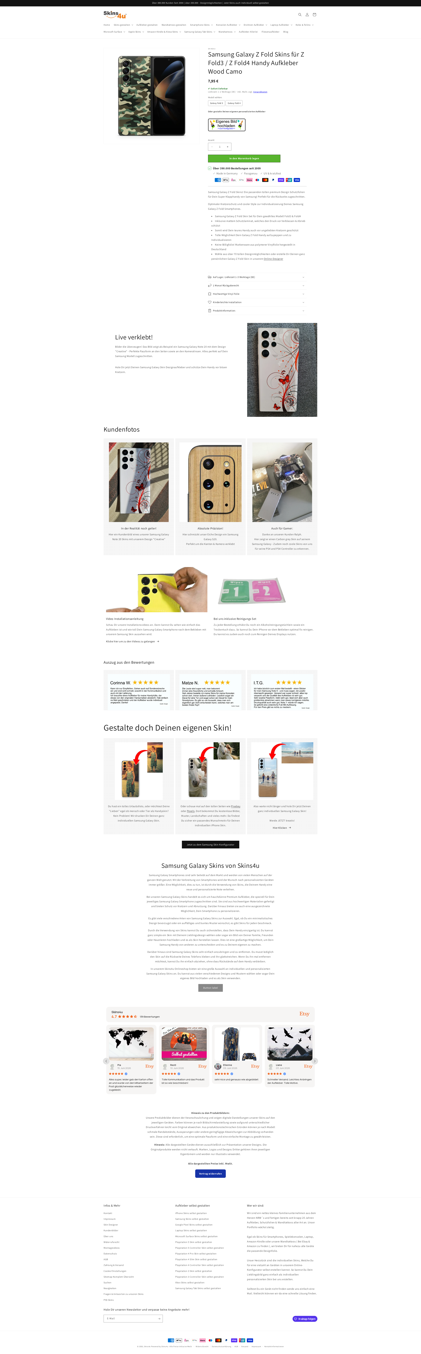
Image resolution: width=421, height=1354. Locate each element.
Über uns (108, 1236)
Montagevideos (112, 1247)
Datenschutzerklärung (221, 1346)
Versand (244, 1346)
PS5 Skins (109, 1299)
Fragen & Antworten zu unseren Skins (124, 1294)
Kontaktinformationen (274, 1346)
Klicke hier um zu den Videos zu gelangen (130, 641)
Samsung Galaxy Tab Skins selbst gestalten (198, 1288)
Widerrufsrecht (111, 1241)
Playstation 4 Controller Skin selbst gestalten (199, 1265)
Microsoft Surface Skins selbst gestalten (196, 1236)
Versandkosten (260, 92)
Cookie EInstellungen (115, 1270)
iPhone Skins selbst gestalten (191, 1212)
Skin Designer (111, 1224)
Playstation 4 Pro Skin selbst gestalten (195, 1253)
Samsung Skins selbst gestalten (192, 1218)
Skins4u (147, 1346)
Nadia (279, 1065)
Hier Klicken (280, 827)
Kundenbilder (111, 1230)
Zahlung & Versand (114, 1265)
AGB (106, 1259)
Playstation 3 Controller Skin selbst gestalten (199, 1276)
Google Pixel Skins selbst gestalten (194, 1224)
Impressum (110, 1218)
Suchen (107, 1282)
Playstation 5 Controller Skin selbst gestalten (199, 1247)
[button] (123, 24)
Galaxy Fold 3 (216, 103)
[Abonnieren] (159, 1319)
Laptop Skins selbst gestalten (191, 1230)
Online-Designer (273, 259)
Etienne (174, 1065)
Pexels (191, 811)
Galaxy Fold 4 (234, 103)
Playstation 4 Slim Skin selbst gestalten (196, 1259)
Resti (120, 1065)
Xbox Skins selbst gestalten (189, 1282)
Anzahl (211, 140)
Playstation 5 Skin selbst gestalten (193, 1241)
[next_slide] (314, 1061)
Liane (226, 1065)
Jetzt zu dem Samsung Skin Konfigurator (210, 844)
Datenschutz (110, 1253)
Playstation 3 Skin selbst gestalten (193, 1270)
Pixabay (235, 806)
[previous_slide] (106, 1061)
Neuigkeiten (110, 1288)
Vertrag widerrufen (210, 1173)
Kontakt (108, 1212)
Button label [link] (210, 987)
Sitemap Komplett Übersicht (119, 1276)
